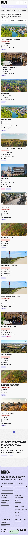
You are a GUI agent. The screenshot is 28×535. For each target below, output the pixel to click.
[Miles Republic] (4, 2)
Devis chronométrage (5, 524)
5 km (11, 450)
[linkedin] (25, 530)
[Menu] (25, 2)
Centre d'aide (3, 525)
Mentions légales (4, 503)
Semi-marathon (10, 452)
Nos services (3, 522)
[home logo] (5, 472)
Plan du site (17, 515)
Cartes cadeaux (18, 502)
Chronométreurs (18, 521)
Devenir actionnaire (5, 500)
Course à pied (17, 512)
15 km (21, 450)
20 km (2, 452)
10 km (16, 450)
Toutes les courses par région (20, 513)
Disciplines (17, 516)
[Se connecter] (17, 2)
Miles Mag (16, 500)
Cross (11, 454)
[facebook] (18, 530)
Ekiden (18, 10)
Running (13, 10)
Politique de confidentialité (20, 506)
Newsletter (17, 499)
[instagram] (22, 530)
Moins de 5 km (4, 450)
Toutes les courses (5, 10)
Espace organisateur (5, 521)
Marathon (18, 452)
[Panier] (21, 2)
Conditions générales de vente (21, 507)
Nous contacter (4, 497)
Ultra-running (4, 454)
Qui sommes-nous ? (5, 499)
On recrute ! (3, 502)
